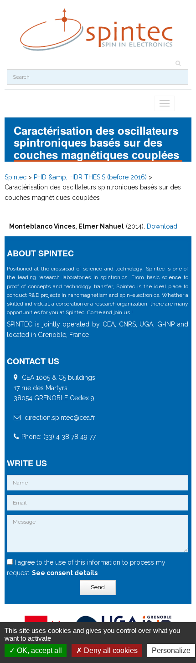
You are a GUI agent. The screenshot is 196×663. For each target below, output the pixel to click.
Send (98, 587)
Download (162, 226)
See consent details (64, 572)
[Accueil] (97, 30)
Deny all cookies (110, 650)
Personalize (171, 650)
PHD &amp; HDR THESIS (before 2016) (90, 177)
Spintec (15, 177)
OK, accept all (38, 650)
